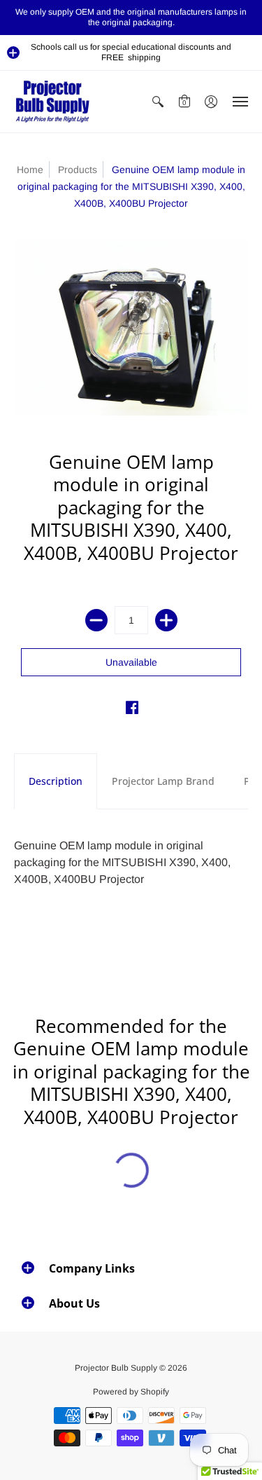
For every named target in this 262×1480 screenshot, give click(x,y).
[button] (13, 52)
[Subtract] (96, 620)
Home (30, 169)
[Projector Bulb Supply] (52, 101)
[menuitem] (158, 101)
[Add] (166, 620)
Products (77, 169)
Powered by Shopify (131, 1392)
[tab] (55, 781)
